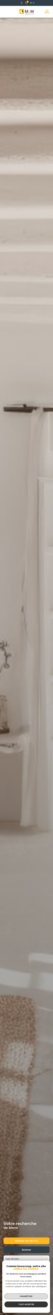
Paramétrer (26, 1296)
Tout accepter (26, 1304)
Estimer (26, 1249)
